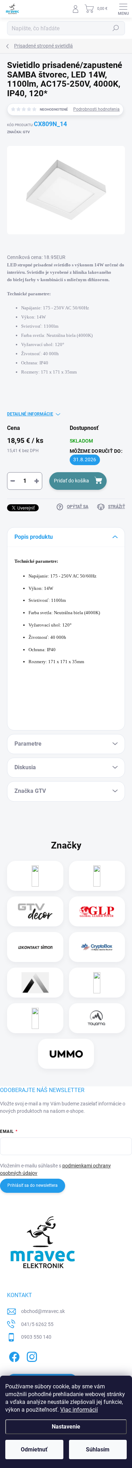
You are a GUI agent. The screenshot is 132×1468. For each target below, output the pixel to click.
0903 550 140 (36, 1337)
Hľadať (115, 28)
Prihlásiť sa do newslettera (32, 1185)
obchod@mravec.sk (43, 1311)
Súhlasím (97, 1449)
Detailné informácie (30, 414)
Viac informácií (79, 1409)
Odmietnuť (34, 1449)
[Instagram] (31, 1356)
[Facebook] (13, 1356)
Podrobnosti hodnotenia (96, 109)
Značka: (18, 132)
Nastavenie (66, 1426)
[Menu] (123, 9)
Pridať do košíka (71, 480)
